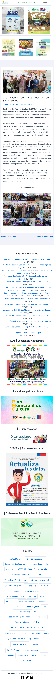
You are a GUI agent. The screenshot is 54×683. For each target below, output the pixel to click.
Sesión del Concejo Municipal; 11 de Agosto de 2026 (27, 327)
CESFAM (9, 569)
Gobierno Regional (31, 607)
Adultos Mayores (15, 559)
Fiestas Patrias (13, 607)
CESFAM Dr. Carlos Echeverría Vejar (32, 569)
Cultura (16, 591)
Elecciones (43, 602)
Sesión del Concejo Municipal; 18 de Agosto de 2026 (27, 282)
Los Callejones (40, 617)
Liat (44, 607)
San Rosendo (21, 104)
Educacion (10, 601)
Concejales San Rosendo (15, 580)
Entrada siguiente (45, 236)
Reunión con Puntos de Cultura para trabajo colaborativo (27, 299)
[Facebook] (22, 677)
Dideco (43, 596)
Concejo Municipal (40, 580)
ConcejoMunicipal (13, 586)
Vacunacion (26, 660)
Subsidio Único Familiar (27, 655)
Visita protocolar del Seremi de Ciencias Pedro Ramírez (27, 304)
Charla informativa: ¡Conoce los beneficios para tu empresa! (27, 321)
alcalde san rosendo (36, 559)
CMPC (39, 574)
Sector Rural (36, 645)
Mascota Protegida (21, 622)
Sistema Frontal (31, 650)
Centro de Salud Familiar (38, 564)
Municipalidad (9, 104)
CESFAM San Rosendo (22, 574)
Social (30, 104)
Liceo (36, 612)
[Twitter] (27, 677)
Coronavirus (31, 586)
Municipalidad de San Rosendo (27, 627)
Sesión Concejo (14, 650)
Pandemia (36, 633)
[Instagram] (31, 677)
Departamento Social (15, 596)
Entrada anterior (8, 236)
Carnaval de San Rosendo (15, 564)
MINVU (36, 622)
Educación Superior (26, 602)
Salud (45, 638)
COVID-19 (44, 586)
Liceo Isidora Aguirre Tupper (19, 617)
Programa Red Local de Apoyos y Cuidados (22, 639)
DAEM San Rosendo (32, 591)
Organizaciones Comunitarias (16, 633)
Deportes (32, 596)
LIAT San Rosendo (22, 612)
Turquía (43, 655)
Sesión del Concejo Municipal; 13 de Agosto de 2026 (27, 316)
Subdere (10, 655)
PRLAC (47, 633)
